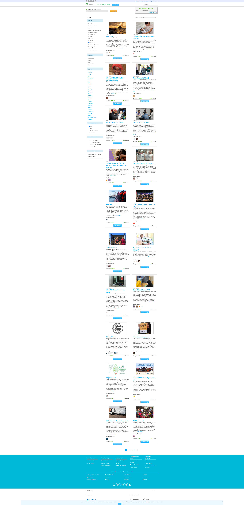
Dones (90, 36)
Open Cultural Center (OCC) (141, 290)
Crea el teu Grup (104, 460)
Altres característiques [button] (92, 150)
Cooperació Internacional (92, 479)
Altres (90, 28)
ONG (90, 60)
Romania (90, 90)
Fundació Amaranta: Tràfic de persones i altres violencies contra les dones (116, 165)
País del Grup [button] (90, 69)
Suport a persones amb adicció (93, 474)
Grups (108, 4)
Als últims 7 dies (94, 130)
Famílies (91, 40)
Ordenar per (137, 17)
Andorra (90, 105)
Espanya (90, 72)
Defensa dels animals (109, 474)
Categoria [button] (89, 20)
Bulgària (90, 95)
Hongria (90, 97)
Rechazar (124, 503)
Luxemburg (91, 111)
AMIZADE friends (138, 421)
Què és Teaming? (101, 4)
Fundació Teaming (90, 460)
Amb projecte (92, 156)
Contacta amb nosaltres (121, 465)
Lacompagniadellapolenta (141, 337)
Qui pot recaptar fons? (105, 465)
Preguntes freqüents (120, 460)
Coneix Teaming (153, 12)
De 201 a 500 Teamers (95, 144)
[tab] (95, 20)
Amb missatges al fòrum (95, 154)
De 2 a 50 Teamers (94, 140)
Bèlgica (90, 82)
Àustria (90, 80)
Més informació (147, 501)
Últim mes (92, 133)
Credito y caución (148, 463)
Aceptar (119, 503)
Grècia (90, 94)
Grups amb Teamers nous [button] (92, 123)
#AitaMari (109, 205)
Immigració (92, 42)
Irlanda (90, 107)
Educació (91, 38)
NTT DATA (147, 460)
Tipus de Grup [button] (90, 55)
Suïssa (89, 88)
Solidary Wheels (111, 337)
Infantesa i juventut (94, 45)
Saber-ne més (120, 48)
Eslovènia (90, 103)
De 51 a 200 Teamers (95, 142)
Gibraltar (90, 119)
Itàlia (89, 76)
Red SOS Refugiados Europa (114, 122)
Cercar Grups (113, 11)
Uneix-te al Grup (117, 58)
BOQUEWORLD (111, 378)
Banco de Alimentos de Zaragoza (143, 163)
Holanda (90, 84)
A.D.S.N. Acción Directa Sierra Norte (117, 421)
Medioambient (92, 49)
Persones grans (93, 51)
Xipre (89, 99)
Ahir (91, 128)
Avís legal (118, 463)
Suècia (89, 115)
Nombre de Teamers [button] (91, 137)
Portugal (90, 92)
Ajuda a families (127, 474)
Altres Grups (145, 479)
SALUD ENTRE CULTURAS (141, 122)
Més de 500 (93, 146)
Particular (91, 58)
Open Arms (109, 36)
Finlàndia (90, 109)
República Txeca (92, 117)
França (89, 74)
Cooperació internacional (95, 30)
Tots (91, 126)
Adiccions (91, 24)
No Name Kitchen (111, 248)
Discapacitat (92, 34)
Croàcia (90, 101)
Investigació (92, 47)
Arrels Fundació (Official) (141, 78)
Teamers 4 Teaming (134, 464)
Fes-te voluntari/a (133, 467)
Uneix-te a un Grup (105, 463)
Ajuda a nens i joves (128, 477)
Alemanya (90, 78)
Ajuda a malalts (92, 26)
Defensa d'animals (93, 32)
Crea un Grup (115, 4)
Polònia (90, 113)
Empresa (91, 63)
